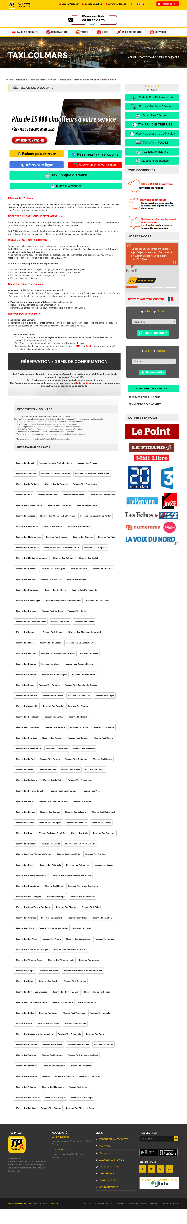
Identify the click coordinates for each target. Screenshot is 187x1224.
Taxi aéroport (107, 1173)
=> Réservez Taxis (169, 3)
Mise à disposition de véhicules (155, 133)
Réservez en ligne (39, 165)
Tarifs (84, 32)
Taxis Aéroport (131, 32)
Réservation (59, 32)
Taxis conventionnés (68, 186)
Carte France (148, 57)
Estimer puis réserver (39, 154)
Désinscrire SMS (107, 1180)
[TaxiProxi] (17, 1152)
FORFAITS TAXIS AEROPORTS (154, 388)
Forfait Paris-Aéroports (113, 1139)
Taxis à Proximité (27, 32)
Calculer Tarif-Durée (111, 1159)
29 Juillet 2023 (60, 1149)
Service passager (169, 57)
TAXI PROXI (53, 1203)
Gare (104, 32)
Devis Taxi (104, 1146)
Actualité (105, 1152)
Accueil (132, 57)
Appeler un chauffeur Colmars (97, 164)
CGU (30, 1203)
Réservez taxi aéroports (97, 154)
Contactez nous (108, 1187)
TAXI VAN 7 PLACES (155, 142)
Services (160, 32)
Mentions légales (17, 1203)
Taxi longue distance (68, 175)
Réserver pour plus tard (144, 397)
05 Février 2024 (60, 1136)
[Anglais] (142, 3)
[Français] (139, 3)
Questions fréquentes (155, 160)
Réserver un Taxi (109, 1166)
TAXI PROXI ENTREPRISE (154, 124)
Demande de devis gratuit (144, 404)
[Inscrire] (176, 1138)
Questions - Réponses (127, 1203)
